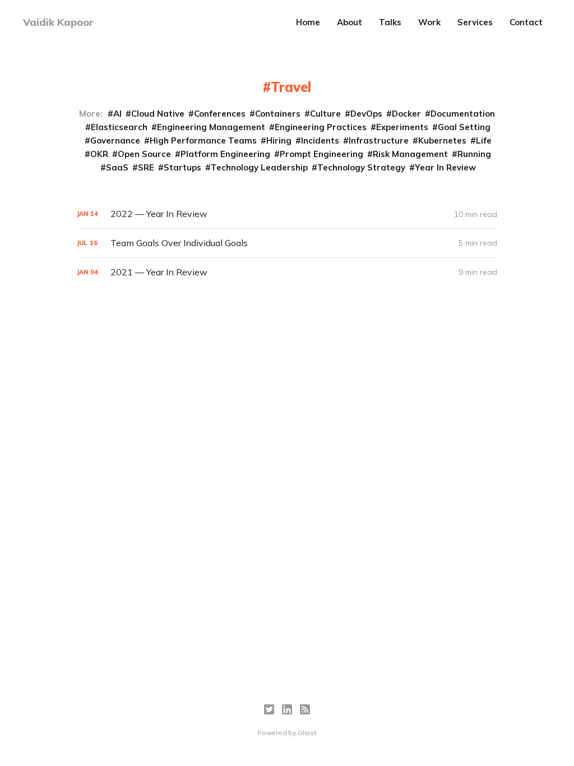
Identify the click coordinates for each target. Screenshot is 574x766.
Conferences (220, 113)
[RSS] (305, 709)
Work (429, 22)
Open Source (144, 154)
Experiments (402, 127)
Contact (526, 22)
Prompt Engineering (321, 154)
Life (484, 140)
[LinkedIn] (287, 709)
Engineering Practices (321, 127)
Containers (277, 113)
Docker (406, 113)
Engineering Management (211, 127)
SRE (146, 167)
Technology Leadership (259, 167)
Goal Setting (464, 127)
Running (474, 154)
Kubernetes (442, 140)
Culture (325, 113)
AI (117, 113)
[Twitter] (269, 709)
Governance (115, 140)
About (349, 22)
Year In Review (445, 167)
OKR (99, 154)
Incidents (320, 140)
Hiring (278, 140)
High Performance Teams (203, 140)
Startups (182, 167)
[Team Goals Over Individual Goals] (287, 243)
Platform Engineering (225, 154)
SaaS (117, 167)
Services (475, 22)
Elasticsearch (119, 127)
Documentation (462, 113)
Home (308, 22)
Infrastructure (379, 140)
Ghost (307, 732)
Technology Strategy (361, 167)
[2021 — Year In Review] (287, 272)
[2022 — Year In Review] (287, 214)
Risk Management (410, 154)
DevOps (366, 113)
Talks (390, 22)
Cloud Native (157, 113)
